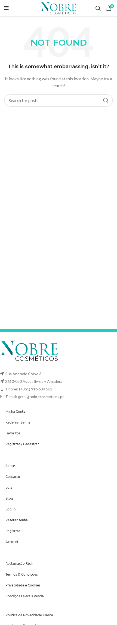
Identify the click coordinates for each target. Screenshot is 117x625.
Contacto (12, 476)
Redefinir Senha (17, 422)
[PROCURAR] (105, 100)
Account (12, 541)
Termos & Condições (21, 574)
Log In (10, 509)
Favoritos (12, 433)
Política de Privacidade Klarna (29, 615)
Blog (9, 498)
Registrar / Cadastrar (22, 443)
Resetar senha (16, 519)
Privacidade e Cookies (23, 585)
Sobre (10, 465)
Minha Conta (15, 411)
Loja (8, 487)
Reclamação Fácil (19, 563)
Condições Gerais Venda (24, 596)
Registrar (12, 530)
